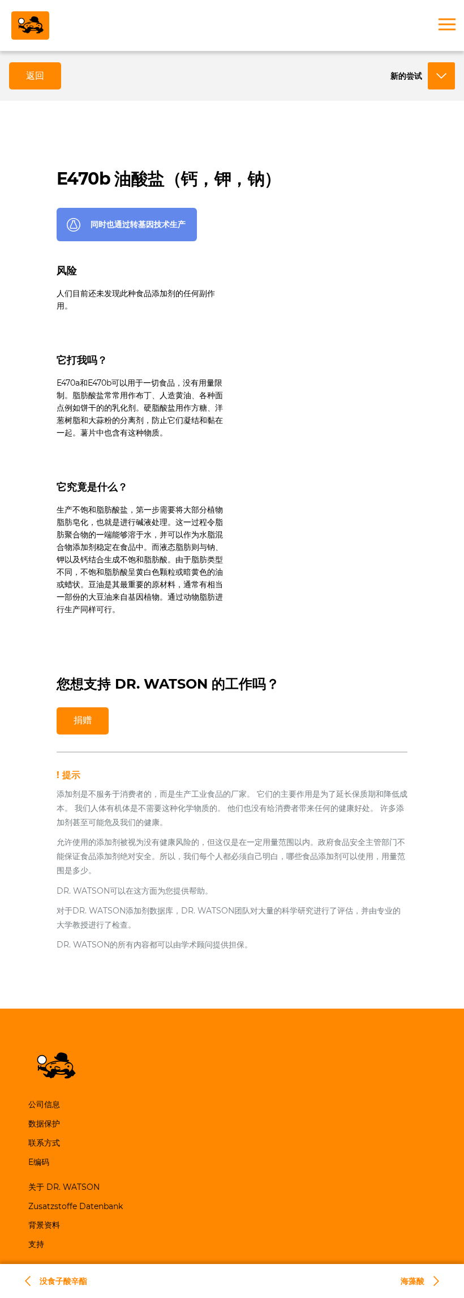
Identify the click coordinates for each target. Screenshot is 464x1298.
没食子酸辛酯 (63, 1281)
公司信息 (44, 1104)
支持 (36, 1244)
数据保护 (44, 1123)
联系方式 (44, 1143)
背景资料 (44, 1225)
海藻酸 (412, 1281)
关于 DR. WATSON (64, 1187)
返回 (35, 75)
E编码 (38, 1162)
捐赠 (83, 720)
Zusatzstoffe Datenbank (75, 1206)
